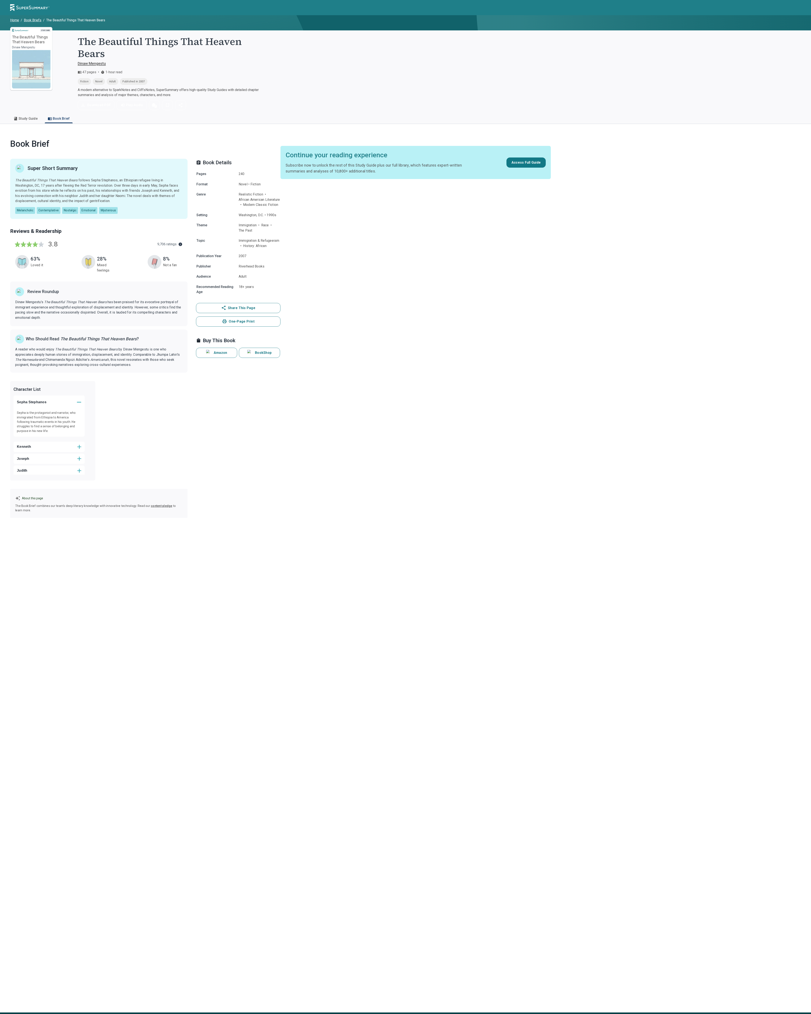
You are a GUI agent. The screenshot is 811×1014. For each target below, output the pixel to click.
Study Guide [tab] (28, 119)
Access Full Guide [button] (526, 162)
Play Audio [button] (134, 105)
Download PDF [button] (99, 105)
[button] (154, 105)
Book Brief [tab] (61, 119)
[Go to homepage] (29, 7)
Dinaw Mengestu (92, 63)
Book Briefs (32, 20)
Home (14, 20)
